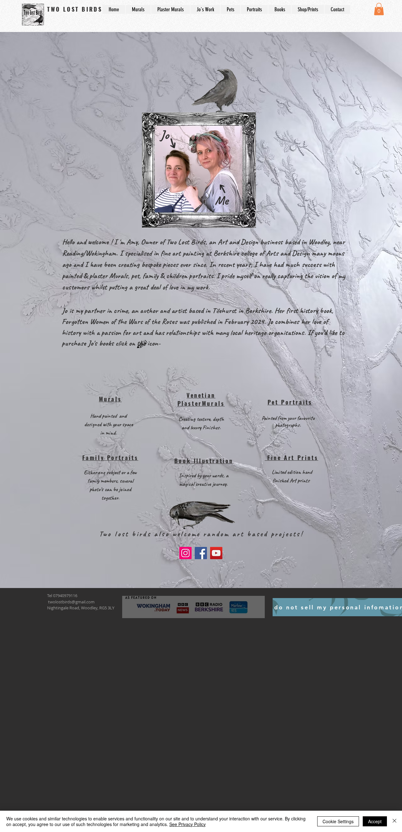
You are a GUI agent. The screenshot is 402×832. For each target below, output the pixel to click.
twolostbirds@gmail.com (71, 602)
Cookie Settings (338, 821)
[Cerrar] (394, 821)
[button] (379, 9)
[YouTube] (216, 553)
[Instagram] (185, 553)
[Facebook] (201, 553)
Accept (375, 821)
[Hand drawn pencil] (142, 344)
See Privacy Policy (187, 824)
